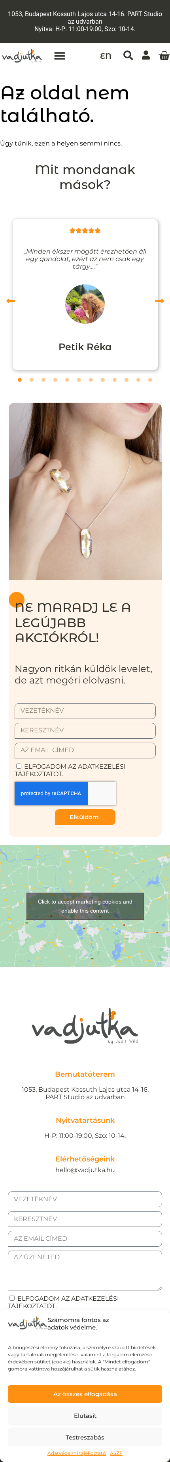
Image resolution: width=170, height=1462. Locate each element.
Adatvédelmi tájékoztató (76, 1453)
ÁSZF (116, 1453)
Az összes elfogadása (85, 1394)
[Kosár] (164, 56)
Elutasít (85, 1415)
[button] (59, 56)
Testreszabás (85, 1437)
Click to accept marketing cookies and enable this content (85, 906)
